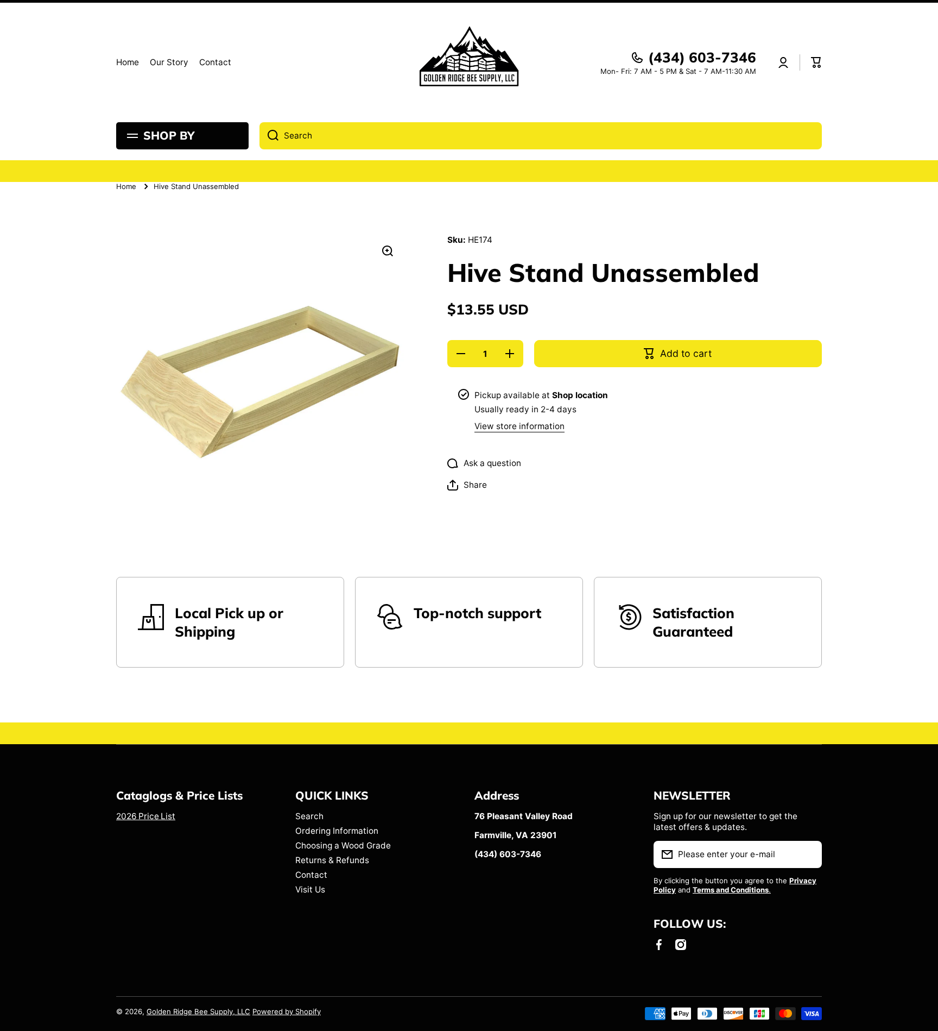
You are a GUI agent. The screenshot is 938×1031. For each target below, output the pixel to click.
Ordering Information (336, 831)
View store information (519, 426)
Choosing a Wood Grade (343, 845)
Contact (311, 875)
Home (126, 186)
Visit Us (310, 889)
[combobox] (540, 135)
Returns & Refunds (332, 860)
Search (309, 816)
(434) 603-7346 (702, 57)
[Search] (268, 135)
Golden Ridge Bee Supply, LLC (198, 1011)
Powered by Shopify (286, 1011)
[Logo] (469, 62)
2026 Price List (145, 816)
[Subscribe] (808, 854)
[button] (816, 62)
